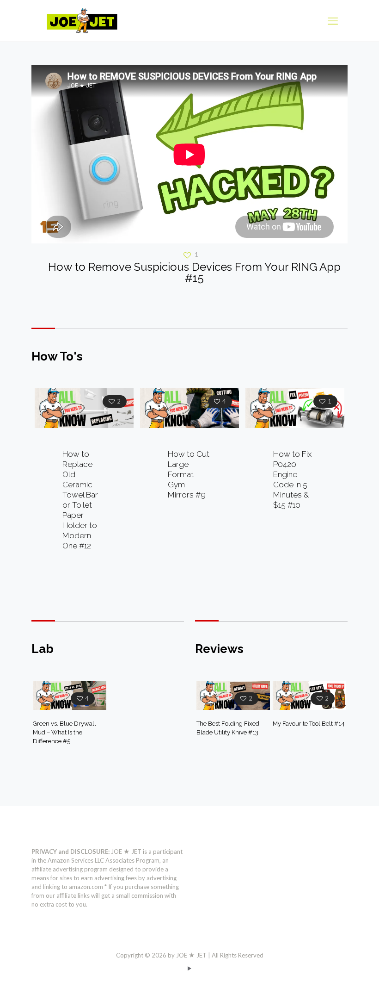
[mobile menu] (333, 21)
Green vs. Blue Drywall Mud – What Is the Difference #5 (64, 732)
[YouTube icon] (189, 968)
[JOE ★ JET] (82, 21)
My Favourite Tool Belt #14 (309, 723)
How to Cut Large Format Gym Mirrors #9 (188, 474)
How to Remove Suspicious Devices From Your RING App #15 (194, 272)
